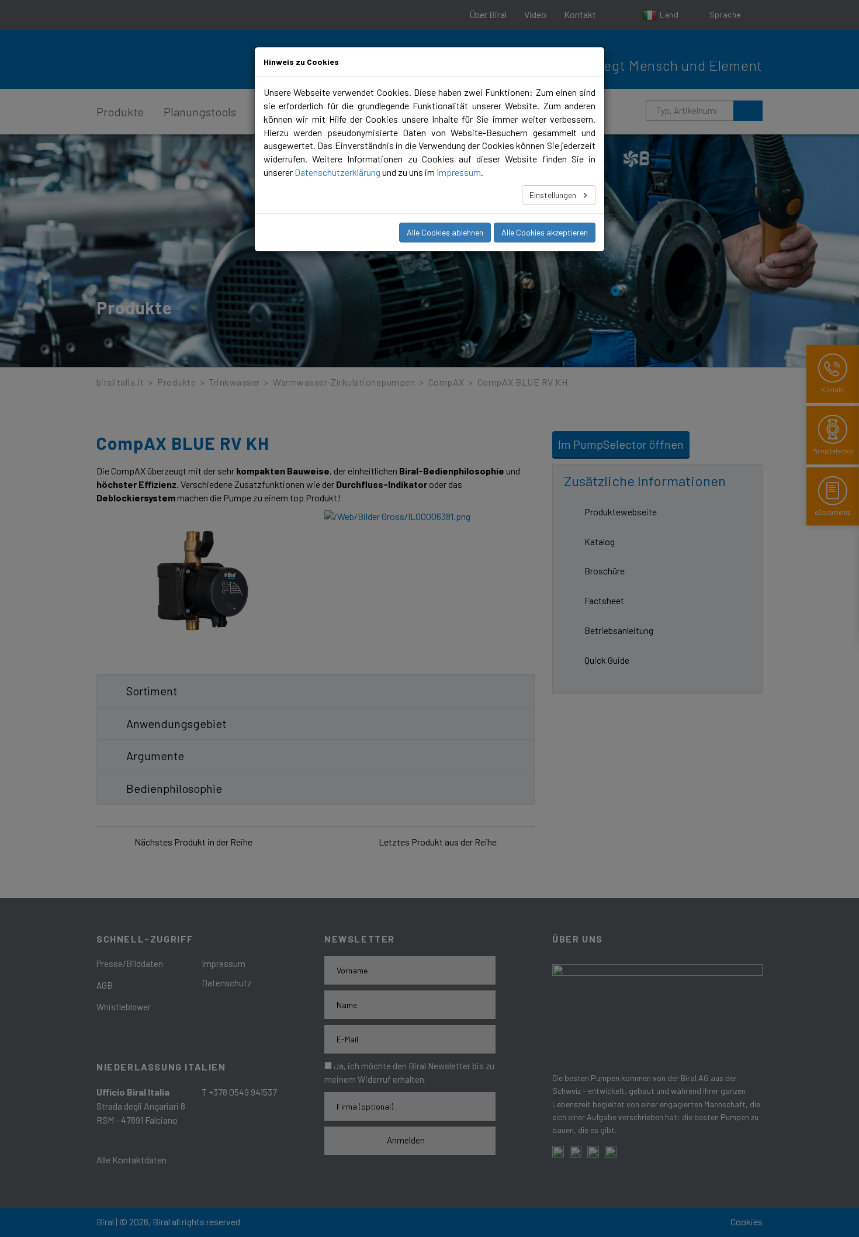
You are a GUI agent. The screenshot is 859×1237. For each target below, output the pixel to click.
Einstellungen (553, 195)
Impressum (459, 172)
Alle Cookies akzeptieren (544, 232)
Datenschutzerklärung (337, 172)
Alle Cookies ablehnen (445, 232)
